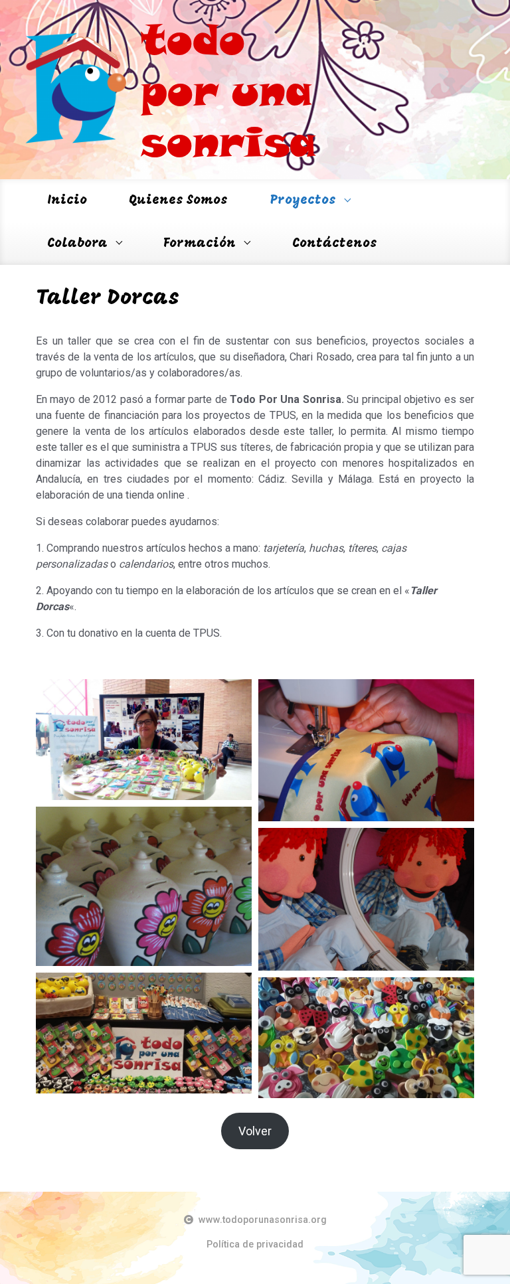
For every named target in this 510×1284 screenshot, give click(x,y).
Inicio (67, 200)
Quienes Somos (178, 200)
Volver (255, 1131)
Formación (199, 243)
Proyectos (303, 200)
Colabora (77, 243)
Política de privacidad (255, 1244)
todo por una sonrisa (228, 89)
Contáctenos (334, 243)
